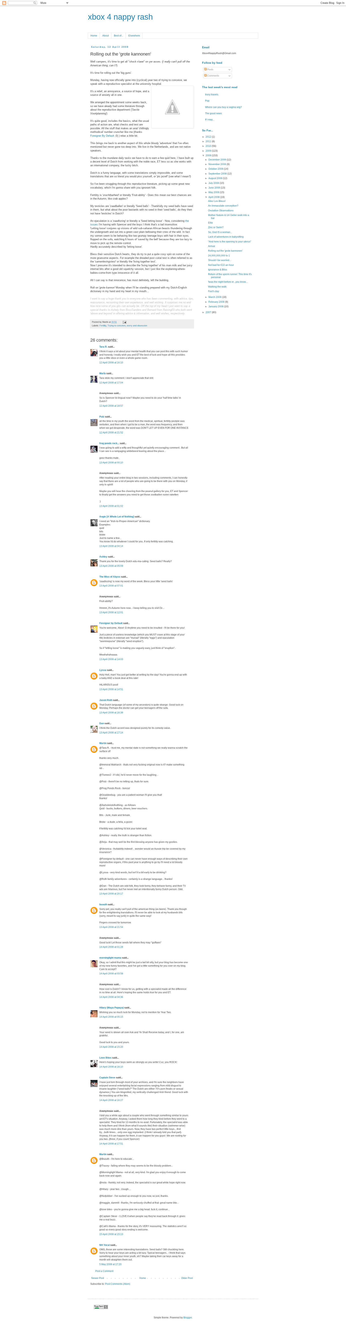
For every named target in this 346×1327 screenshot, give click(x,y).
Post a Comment (104, 1271)
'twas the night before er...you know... (227, 281)
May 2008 (214, 192)
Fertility (103, 325)
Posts (210, 69)
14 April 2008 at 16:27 (111, 1100)
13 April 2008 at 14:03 (111, 659)
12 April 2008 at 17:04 (111, 382)
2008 (209, 155)
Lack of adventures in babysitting (226, 236)
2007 (209, 312)
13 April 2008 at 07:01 (111, 585)
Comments (213, 75)
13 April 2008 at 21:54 (111, 927)
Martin (103, 743)
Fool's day (213, 291)
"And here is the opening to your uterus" (229, 241)
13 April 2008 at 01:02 (111, 506)
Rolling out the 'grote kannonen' (225, 250)
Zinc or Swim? (215, 227)
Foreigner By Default (102, 135)
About (105, 35)
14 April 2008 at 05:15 (111, 1016)
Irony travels (211, 94)
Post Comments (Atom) (117, 1284)
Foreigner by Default (111, 623)
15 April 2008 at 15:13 (111, 1234)
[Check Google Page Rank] (101, 1308)
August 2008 (215, 178)
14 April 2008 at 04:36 (111, 997)
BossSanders (134, 309)
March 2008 (215, 297)
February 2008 (216, 301)
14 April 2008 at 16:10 (111, 1066)
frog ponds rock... (109, 443)
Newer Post (97, 1278)
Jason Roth (105, 700)
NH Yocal (104, 1245)
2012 (209, 136)
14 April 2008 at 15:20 (111, 1047)
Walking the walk (217, 286)
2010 (209, 146)
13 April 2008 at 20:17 (111, 893)
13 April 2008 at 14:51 (111, 689)
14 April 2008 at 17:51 (111, 1143)
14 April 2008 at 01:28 (111, 947)
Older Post (187, 1278)
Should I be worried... (219, 260)
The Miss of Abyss (109, 576)
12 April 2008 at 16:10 (111, 362)
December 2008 (217, 159)
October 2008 (216, 168)
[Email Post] (124, 322)
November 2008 (217, 164)
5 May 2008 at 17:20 (110, 1264)
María (102, 373)
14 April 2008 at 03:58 (111, 973)
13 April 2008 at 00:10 (111, 462)
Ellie (210, 222)
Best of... (118, 35)
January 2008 (216, 306)
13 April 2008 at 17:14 (111, 732)
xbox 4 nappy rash (120, 16)
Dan (101, 723)
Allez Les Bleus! (216, 201)
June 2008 (214, 187)
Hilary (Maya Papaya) (111, 1007)
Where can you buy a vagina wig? (223, 107)
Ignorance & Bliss (217, 269)
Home (94, 35)
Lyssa (102, 670)
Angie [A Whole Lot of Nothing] (116, 516)
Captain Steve (107, 1077)
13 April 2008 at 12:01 (111, 612)
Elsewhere (134, 35)
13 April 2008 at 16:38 (111, 712)
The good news (213, 113)
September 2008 (217, 173)
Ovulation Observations (220, 210)
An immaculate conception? (223, 205)
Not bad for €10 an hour (221, 265)
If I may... (209, 119)
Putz (101, 416)
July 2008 (214, 183)
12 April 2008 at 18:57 (111, 405)
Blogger (187, 1317)
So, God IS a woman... (220, 232)
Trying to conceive (117, 325)
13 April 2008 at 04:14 (111, 546)
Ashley (103, 556)
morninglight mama (110, 957)
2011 (209, 141)
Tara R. (103, 346)
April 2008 (214, 197)
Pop (207, 100)
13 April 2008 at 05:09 (111, 566)
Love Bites (105, 1057)
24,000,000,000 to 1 (219, 255)
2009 (209, 150)
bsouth (103, 904)
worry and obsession (137, 325)
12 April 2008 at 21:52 (111, 432)
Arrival (211, 246)
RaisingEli (169, 309)
